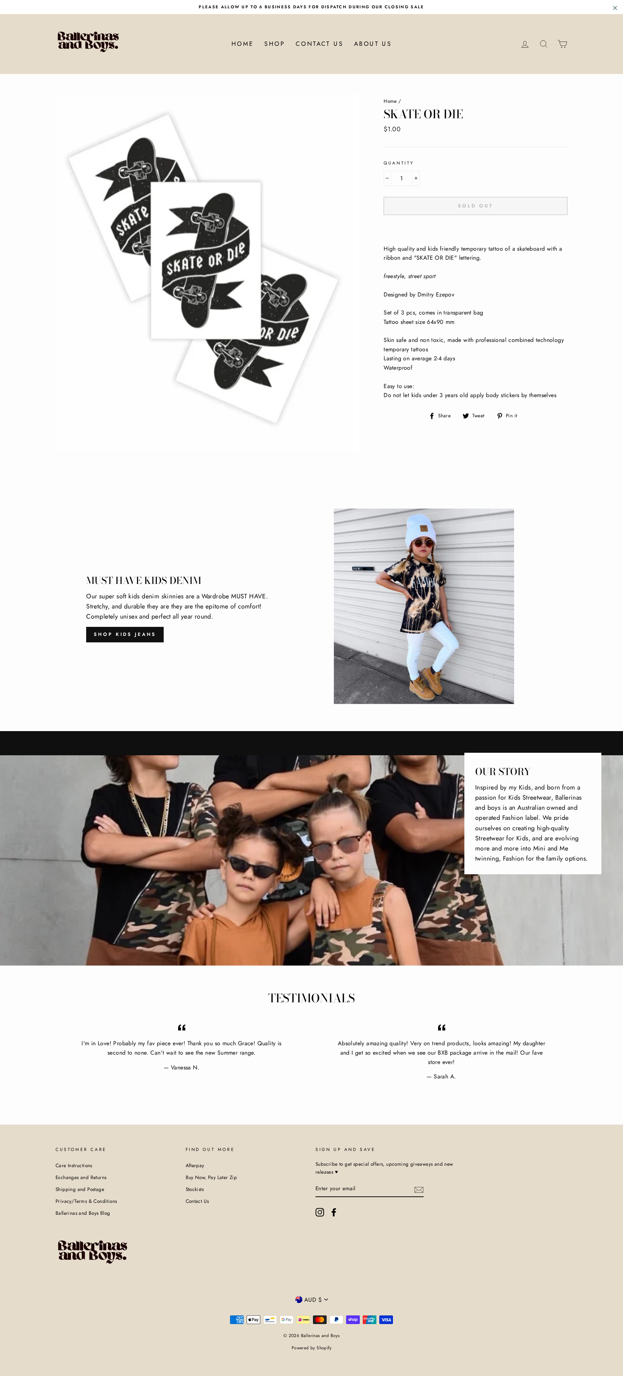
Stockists (195, 1189)
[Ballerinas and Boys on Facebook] (334, 1212)
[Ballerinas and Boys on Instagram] (319, 1212)
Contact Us (319, 43)
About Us (373, 43)
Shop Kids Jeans (125, 634)
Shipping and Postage (80, 1189)
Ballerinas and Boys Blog (83, 1213)
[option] (311, 7)
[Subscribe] (419, 1189)
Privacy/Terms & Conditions (86, 1201)
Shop (274, 43)
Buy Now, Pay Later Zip (211, 1177)
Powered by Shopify (311, 1348)
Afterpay (195, 1165)
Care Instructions (74, 1165)
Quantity (399, 163)
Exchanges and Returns (81, 1177)
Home (242, 43)
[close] (615, 7)
